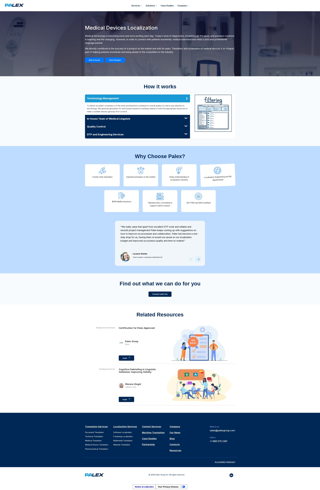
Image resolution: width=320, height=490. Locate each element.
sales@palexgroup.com (222, 430)
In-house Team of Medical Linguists (108, 118)
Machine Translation (153, 432)
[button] (198, 259)
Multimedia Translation (122, 440)
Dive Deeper (115, 60)
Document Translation (94, 432)
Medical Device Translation (96, 445)
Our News (175, 432)
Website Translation (121, 445)
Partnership (148, 444)
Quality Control (96, 126)
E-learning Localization (123, 436)
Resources (175, 450)
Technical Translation (94, 436)
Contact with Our (160, 294)
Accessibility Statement (225, 462)
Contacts (175, 444)
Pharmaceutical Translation (96, 449)
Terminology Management (103, 98)
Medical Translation (93, 440)
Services (135, 5)
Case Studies (167, 5)
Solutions (150, 5)
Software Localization (122, 432)
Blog (172, 438)
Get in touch (94, 60)
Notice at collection (144, 487)
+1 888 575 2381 (218, 441)
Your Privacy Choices (168, 487)
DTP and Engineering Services (105, 134)
